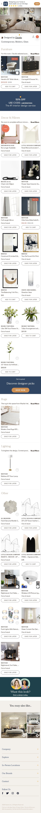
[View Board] (14, 725)
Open (37, 3)
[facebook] (2, 793)
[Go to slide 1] (19, 34)
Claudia (18, 37)
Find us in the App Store (9, 807)
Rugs (4, 399)
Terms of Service (29, 807)
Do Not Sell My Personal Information (22, 809)
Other (4, 493)
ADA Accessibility (7, 809)
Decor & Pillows (10, 117)
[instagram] (13, 793)
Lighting (6, 446)
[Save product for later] (17, 72)
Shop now (20, 390)
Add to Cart (10, 86)
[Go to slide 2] (21, 34)
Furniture (6, 49)
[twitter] (7, 793)
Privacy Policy (20, 807)
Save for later (31, 86)
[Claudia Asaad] (2, 38)
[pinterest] (18, 793)
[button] (20, 101)
